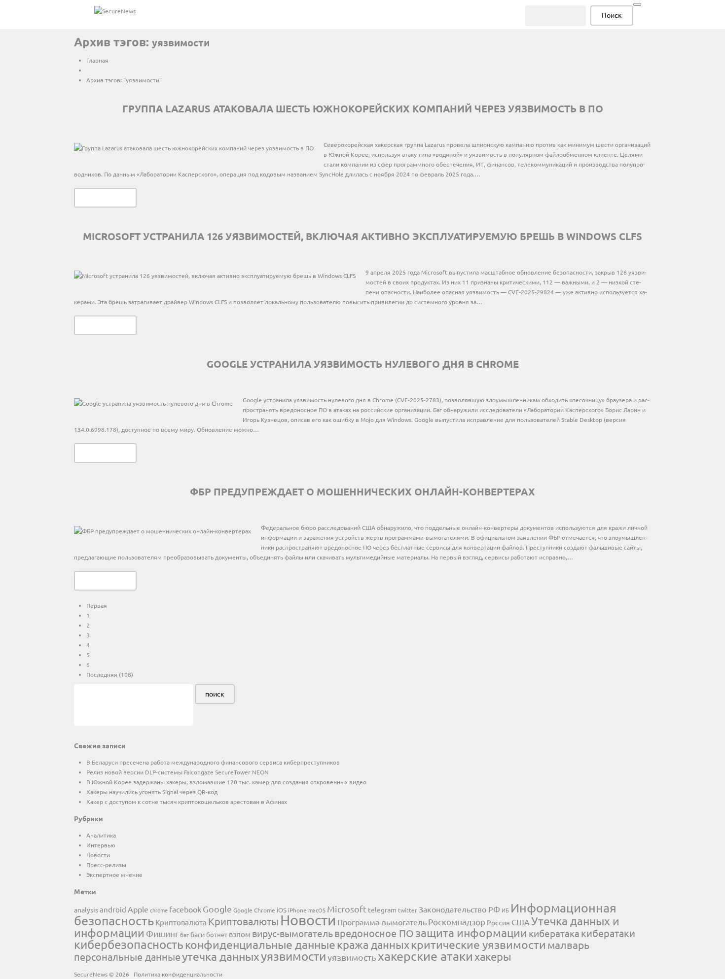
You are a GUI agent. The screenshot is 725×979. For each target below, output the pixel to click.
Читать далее (105, 197)
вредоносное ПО (374, 933)
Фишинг (162, 933)
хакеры (492, 956)
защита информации (471, 932)
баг (184, 935)
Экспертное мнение (114, 874)
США (520, 922)
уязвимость (351, 957)
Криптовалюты (243, 921)
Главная (97, 60)
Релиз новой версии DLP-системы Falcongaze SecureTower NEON (177, 772)
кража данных (373, 944)
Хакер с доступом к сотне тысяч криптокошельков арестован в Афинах (186, 801)
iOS (282, 910)
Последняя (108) (109, 674)
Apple (138, 909)
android (113, 909)
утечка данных (220, 956)
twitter (407, 910)
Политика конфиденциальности (178, 974)
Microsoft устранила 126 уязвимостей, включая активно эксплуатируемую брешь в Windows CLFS (362, 236)
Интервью (100, 845)
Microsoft (346, 909)
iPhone (297, 910)
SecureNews (91, 974)
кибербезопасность (128, 944)
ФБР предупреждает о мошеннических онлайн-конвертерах (362, 491)
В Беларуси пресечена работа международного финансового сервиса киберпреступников (213, 762)
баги (197, 934)
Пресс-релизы (106, 865)
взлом (240, 934)
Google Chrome (254, 910)
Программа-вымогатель (382, 922)
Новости (98, 855)
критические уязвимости (478, 944)
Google (217, 909)
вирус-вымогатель (292, 933)
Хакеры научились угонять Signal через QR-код (152, 792)
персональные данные (127, 956)
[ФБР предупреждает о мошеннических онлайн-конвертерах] (162, 530)
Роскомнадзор (456, 921)
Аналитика (101, 835)
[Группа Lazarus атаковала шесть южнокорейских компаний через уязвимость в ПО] (194, 147)
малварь (568, 944)
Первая (96, 605)
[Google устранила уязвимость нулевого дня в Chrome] (153, 402)
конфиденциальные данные (260, 944)
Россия (498, 922)
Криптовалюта (181, 922)
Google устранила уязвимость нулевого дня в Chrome (363, 363)
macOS (317, 910)
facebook (185, 909)
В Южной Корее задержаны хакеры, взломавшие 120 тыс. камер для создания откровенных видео (226, 782)
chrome (159, 910)
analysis (86, 909)
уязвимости (293, 956)
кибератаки (608, 933)
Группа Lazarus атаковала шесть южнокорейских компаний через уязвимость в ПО (362, 108)
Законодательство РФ (459, 909)
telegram (382, 909)
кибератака (554, 933)
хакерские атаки (425, 956)
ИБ (505, 910)
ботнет (216, 934)
